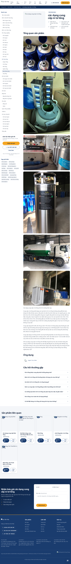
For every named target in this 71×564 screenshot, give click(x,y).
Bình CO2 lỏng (6, 25)
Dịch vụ (25, 2)
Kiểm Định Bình (60, 526)
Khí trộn (4, 90)
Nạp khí (58, 524)
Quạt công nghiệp (6, 108)
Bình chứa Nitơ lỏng (7, 22)
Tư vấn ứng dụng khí (61, 522)
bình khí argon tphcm (12, 177)
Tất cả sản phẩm (6, 15)
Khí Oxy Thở (5, 54)
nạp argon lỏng (13, 175)
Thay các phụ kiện (61, 529)
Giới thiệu (40, 2)
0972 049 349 (56, 2)
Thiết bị (3, 111)
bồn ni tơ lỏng (4, 170)
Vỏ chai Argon (6, 117)
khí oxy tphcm (4, 161)
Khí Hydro (5, 45)
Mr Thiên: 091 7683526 (9, 533)
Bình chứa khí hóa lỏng (7, 17)
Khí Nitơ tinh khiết (7, 85)
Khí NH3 (5, 47)
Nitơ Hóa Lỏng (17, 7)
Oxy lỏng (5, 73)
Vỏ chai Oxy (5, 128)
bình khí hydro (4, 164)
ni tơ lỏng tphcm (12, 164)
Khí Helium (5, 42)
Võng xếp (4, 131)
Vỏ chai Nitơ (5, 126)
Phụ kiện (4, 101)
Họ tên (38, 487)
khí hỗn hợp (4, 177)
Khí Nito (27, 529)
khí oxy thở (16, 168)
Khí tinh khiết (5, 76)
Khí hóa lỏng (5, 59)
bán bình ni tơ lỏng (5, 179)
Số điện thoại (55, 487)
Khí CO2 (5, 40)
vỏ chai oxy (4, 166)
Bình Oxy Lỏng (6, 27)
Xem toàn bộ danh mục (30, 531)
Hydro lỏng (5, 69)
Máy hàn (4, 93)
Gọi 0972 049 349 (11, 147)
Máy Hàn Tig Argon (7, 98)
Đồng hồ (5, 103)
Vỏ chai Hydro (6, 124)
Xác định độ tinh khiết (62, 531)
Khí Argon (5, 37)
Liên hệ (46, 2)
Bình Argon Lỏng (7, 20)
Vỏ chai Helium (6, 121)
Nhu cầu (41, 493)
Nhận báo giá (65, 2)
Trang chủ (11, 2)
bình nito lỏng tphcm (12, 166)
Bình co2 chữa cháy (6, 30)
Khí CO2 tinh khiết (7, 81)
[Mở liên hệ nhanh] (68, 561)
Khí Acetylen (6, 35)
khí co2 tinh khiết (5, 175)
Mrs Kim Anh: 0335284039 (10, 530)
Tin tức (35, 2)
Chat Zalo (11, 150)
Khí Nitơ (5, 49)
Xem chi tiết (5, 440)
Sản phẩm (18, 2)
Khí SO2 (4, 56)
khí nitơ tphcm (4, 181)
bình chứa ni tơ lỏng (14, 179)
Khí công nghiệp (6, 33)
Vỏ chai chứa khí (5, 114)
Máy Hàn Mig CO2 (7, 96)
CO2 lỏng (5, 64)
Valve (4, 106)
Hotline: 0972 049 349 (9, 527)
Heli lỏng (5, 66)
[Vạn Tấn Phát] (5, 3)
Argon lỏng (5, 61)
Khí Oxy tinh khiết (7, 88)
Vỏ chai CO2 (5, 119)
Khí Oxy (4, 52)
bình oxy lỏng (11, 161)
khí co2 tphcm (9, 168)
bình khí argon (4, 172)
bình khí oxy (11, 170)
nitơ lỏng (3, 168)
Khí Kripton (5, 83)
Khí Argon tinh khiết (7, 78)
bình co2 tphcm (12, 172)
